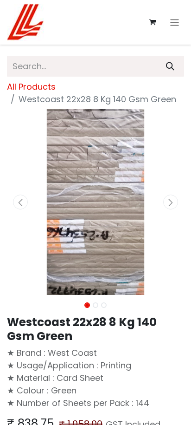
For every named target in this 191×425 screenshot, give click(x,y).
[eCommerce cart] (152, 22)
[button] (20, 202)
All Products (31, 86)
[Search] (170, 66)
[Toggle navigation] (174, 22)
